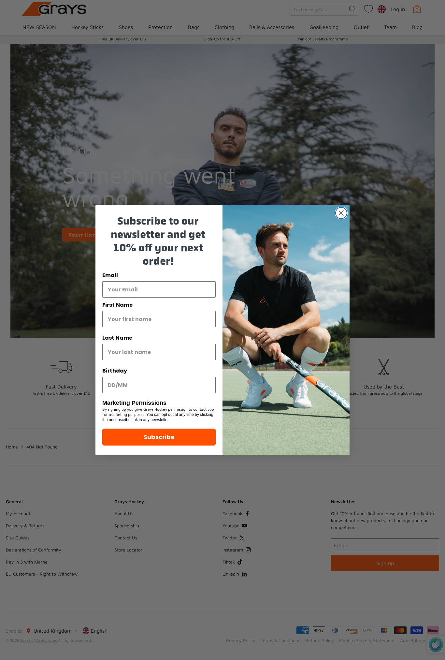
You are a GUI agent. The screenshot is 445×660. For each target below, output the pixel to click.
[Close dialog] (341, 213)
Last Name (117, 338)
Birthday (114, 370)
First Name (117, 305)
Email (110, 275)
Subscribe (159, 437)
